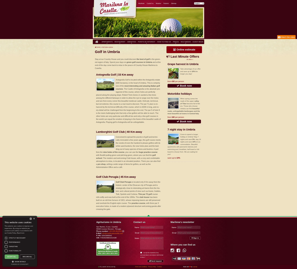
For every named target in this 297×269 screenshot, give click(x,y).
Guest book (198, 42)
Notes (137, 238)
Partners (166, 3)
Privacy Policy (152, 266)
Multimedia (186, 42)
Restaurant (120, 42)
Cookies (159, 266)
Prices (176, 42)
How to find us (164, 42)
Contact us (150, 3)
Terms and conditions (141, 266)
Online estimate (185, 49)
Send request (156, 261)
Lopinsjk (195, 266)
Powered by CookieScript (19, 264)
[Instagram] (172, 251)
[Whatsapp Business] (184, 251)
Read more (20, 233)
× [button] (34, 219)
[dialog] (19, 241)
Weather (158, 3)
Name (137, 227)
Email (137, 233)
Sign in (196, 238)
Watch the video (287, 37)
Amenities (131, 42)
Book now (185, 85)
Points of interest (146, 42)
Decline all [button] (27, 257)
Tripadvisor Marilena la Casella (107, 249)
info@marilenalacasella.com (112, 233)
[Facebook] (178, 251)
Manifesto (141, 3)
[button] (20, 261)
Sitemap (173, 3)
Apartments (107, 42)
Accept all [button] (11, 257)
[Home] (97, 41)
